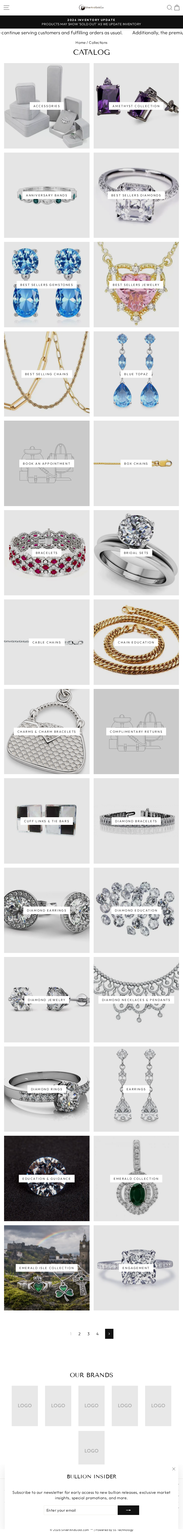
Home (81, 42)
